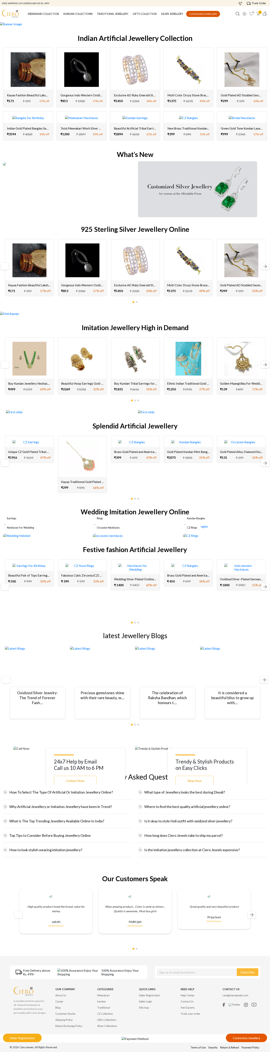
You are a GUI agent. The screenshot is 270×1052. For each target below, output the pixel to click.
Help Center (187, 995)
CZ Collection (105, 1013)
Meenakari (103, 995)
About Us (60, 995)
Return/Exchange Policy (68, 1026)
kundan (101, 1001)
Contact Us (187, 1001)
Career (59, 1001)
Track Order (259, 3)
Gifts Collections (106, 1019)
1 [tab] (133, 301)
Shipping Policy (64, 1019)
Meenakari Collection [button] (43, 13)
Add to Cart (28, 89)
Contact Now (75, 780)
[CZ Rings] (190, 535)
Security (213, 1047)
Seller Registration (22, 1038)
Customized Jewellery (203, 13)
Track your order (190, 1013)
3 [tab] (138, 399)
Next (263, 266)
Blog (57, 1007)
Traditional (103, 1007)
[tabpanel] (29, 267)
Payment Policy (250, 1047)
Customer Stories (65, 1013)
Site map (144, 1007)
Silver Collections (107, 1026)
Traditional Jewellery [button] (112, 13)
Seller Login (145, 1001)
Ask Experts (187, 1007)
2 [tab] (137, 301)
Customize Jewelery (246, 1038)
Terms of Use (198, 1047)
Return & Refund (230, 1047)
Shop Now (195, 780)
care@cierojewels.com (235, 995)
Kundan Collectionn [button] (78, 13)
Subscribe (247, 972)
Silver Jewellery (172, 13)
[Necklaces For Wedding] (16, 535)
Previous (4, 266)
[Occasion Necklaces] (108, 535)
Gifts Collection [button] (145, 13)
